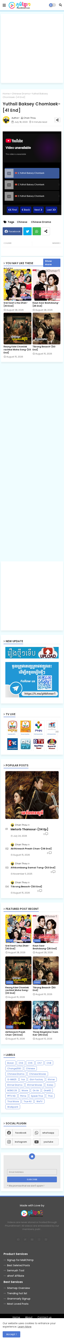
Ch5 (30, 1062)
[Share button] (46, 231)
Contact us (45, 1317)
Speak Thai (37, 1095)
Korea (50, 1084)
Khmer (51, 1079)
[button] (60, 5)
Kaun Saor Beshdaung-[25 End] (46, 304)
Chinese (22, 222)
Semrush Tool (15, 1270)
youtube (48, 1141)
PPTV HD (11, 1095)
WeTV (39, 1101)
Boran (10, 1062)
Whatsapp (37, 231)
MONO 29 (12, 1090)
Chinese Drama (21, 93)
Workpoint (12, 1106)
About (29, 1317)
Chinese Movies (37, 1073)
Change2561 (14, 1068)
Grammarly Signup (18, 1298)
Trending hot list (17, 1293)
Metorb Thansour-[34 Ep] (29, 829)
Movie (25, 1090)
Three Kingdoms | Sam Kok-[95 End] (45, 1033)
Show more (48, 262)
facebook (20, 1132)
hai (23, 1079)
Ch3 (21, 1062)
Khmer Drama (14, 1084)
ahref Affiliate (15, 1276)
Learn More (24, 1326)
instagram (21, 1141)
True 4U (28, 1101)
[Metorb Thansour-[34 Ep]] (32, 795)
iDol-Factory (36, 1079)
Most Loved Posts (17, 1304)
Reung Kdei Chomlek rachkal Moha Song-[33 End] (17, 349)
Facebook (14, 231)
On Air (36, 1090)
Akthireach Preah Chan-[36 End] (31, 848)
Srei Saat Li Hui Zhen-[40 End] (16, 304)
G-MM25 (12, 1079)
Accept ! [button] (11, 1334)
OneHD (47, 1090)
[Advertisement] (32, 48)
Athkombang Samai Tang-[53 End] (33, 867)
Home (6, 93)
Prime (23, 1095)
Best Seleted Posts (18, 1265)
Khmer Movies (34, 1084)
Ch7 (39, 1062)
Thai (50, 1095)
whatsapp (48, 1132)
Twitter (27, 231)
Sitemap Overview (18, 1288)
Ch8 (49, 1062)
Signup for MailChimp (20, 1260)
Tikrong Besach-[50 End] (44, 348)
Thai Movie (13, 1101)
